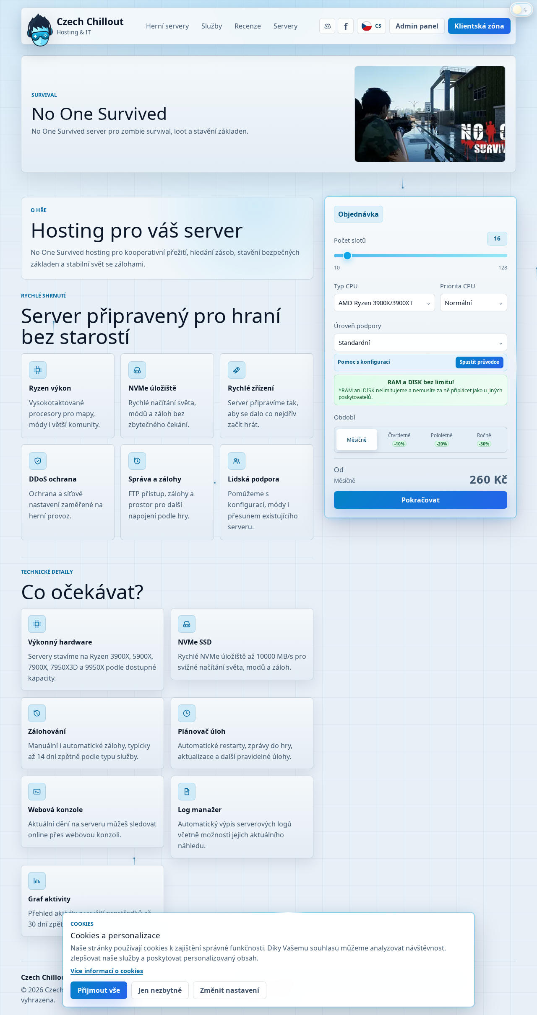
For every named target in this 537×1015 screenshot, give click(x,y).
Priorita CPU (457, 286)
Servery (285, 26)
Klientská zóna (479, 26)
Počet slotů (350, 240)
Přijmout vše (99, 990)
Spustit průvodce (479, 362)
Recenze (248, 26)
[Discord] (327, 26)
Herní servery (167, 26)
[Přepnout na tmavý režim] (521, 9)
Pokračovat (420, 500)
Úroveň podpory (357, 326)
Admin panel (417, 26)
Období (344, 417)
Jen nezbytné (160, 990)
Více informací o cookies (106, 971)
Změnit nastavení (229, 990)
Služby (211, 26)
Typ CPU (346, 286)
